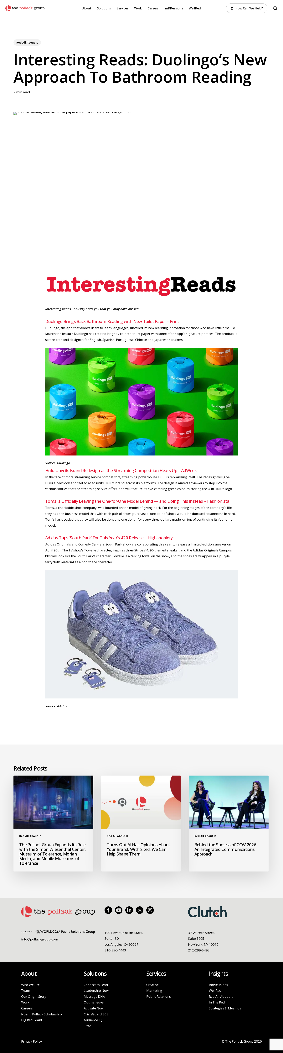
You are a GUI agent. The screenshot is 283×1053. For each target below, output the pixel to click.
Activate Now (94, 1008)
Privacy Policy (31, 1041)
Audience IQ (93, 1020)
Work (25, 1002)
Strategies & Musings (225, 1008)
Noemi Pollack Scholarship (41, 1014)
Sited (87, 1026)
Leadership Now (96, 990)
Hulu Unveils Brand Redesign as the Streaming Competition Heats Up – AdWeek (121, 470)
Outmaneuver (94, 1002)
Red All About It (27, 42)
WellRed (215, 990)
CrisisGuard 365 (96, 1014)
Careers (27, 1008)
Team (25, 990)
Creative (152, 984)
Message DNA (94, 996)
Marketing (154, 990)
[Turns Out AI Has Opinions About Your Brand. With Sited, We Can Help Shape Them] (141, 824)
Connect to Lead (96, 984)
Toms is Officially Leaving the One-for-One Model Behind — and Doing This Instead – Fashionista (137, 501)
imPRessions (218, 984)
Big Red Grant (31, 1020)
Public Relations (158, 996)
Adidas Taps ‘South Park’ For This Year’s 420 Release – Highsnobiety (109, 537)
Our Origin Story (33, 996)
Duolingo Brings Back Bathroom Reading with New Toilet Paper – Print (112, 321)
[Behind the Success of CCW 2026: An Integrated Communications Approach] (229, 824)
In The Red (217, 1002)
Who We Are (30, 984)
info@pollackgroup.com (39, 939)
